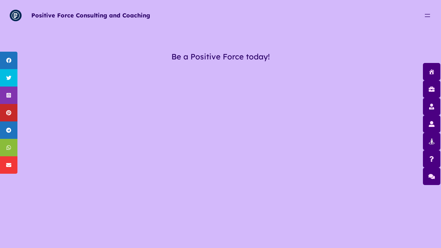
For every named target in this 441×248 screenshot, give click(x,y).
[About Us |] (431, 159)
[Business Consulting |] (431, 89)
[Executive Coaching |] (431, 106)
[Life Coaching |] (431, 124)
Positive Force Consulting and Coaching (90, 15)
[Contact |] (431, 176)
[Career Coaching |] (431, 141)
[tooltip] (8, 60)
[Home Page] (431, 71)
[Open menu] (427, 15)
